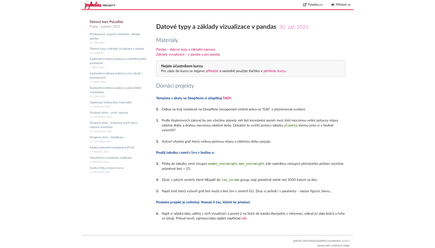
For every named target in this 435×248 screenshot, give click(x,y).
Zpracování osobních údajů (333, 245)
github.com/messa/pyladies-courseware (317, 240)
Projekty (109, 5)
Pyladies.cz (315, 4)
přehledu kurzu (274, 71)
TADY (227, 98)
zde (243, 218)
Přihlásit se (343, 4)
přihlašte (212, 71)
